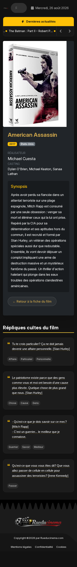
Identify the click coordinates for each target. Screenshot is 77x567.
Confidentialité (44, 546)
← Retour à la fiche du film (32, 301)
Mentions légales (21, 546)
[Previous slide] (60, 31)
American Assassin (32, 134)
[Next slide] (69, 31)
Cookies (61, 546)
